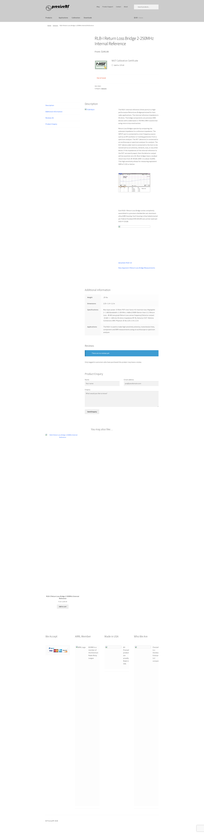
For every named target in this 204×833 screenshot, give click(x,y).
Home (49, 25)
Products (48, 18)
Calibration (76, 18)
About (126, 7)
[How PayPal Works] (58, 650)
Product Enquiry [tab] (51, 124)
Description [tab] (49, 105)
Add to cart (62, 607)
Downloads (88, 18)
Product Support (107, 7)
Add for (119, 65)
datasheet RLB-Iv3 (125, 263)
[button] (101, 65)
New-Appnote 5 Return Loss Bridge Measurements (136, 268)
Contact (118, 7)
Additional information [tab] (53, 112)
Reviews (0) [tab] (49, 118)
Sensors (55, 25)
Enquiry (87, 390)
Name (87, 380)
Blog (98, 7)
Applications (63, 18)
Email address (129, 380)
